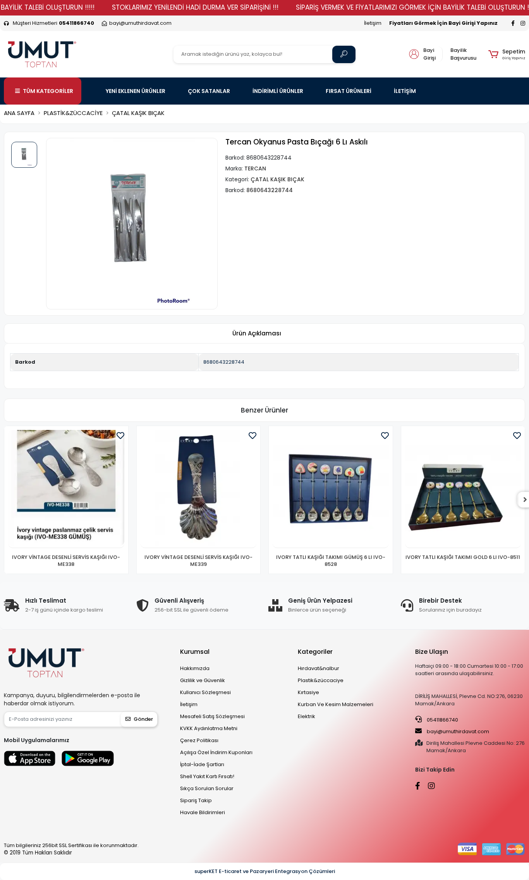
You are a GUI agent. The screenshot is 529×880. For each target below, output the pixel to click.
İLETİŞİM (405, 91)
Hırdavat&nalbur (318, 668)
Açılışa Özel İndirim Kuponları (216, 752)
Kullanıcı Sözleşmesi (205, 692)
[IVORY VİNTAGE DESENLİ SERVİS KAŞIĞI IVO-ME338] (66, 489)
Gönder (143, 719)
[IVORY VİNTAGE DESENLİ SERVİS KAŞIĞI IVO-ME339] (199, 489)
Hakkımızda (195, 668)
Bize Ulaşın (431, 651)
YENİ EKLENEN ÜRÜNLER (135, 91)
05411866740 (442, 720)
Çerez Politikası (199, 740)
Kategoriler (315, 651)
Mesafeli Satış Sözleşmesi (212, 716)
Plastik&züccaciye (321, 680)
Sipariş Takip (196, 800)
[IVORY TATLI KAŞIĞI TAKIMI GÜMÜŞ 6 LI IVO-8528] (331, 489)
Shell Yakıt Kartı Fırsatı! (207, 776)
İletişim (372, 23)
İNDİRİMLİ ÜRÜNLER (277, 91)
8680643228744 (223, 362)
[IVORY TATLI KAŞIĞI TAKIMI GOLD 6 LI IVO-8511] (463, 489)
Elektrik (306, 716)
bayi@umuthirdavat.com (457, 731)
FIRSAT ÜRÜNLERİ (348, 91)
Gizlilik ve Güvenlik (202, 680)
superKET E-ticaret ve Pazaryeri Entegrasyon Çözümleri (264, 871)
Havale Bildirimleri (202, 812)
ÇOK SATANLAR (209, 91)
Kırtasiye (308, 692)
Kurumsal (195, 651)
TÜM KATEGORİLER (48, 91)
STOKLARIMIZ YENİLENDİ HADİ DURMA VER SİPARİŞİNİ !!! (195, 7)
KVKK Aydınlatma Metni (208, 728)
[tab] (256, 333)
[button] (506, 54)
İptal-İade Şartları (202, 764)
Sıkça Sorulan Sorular (207, 788)
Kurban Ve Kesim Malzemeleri (335, 704)
